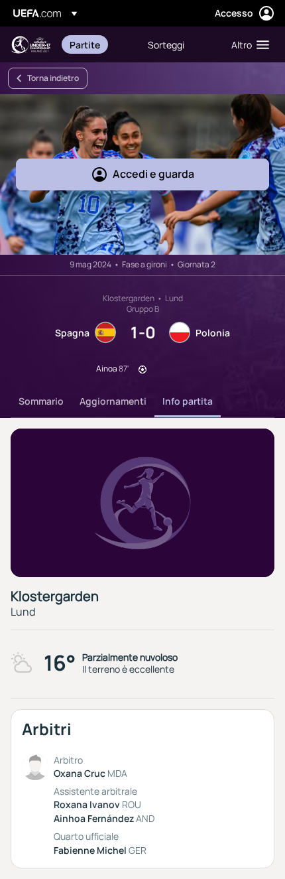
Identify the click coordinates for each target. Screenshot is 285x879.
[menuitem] (97, 44)
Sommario (41, 401)
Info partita (187, 401)
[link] (85, 44)
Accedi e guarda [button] (153, 174)
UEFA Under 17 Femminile (30, 45)
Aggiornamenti (113, 401)
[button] (247, 44)
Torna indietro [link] (53, 78)
